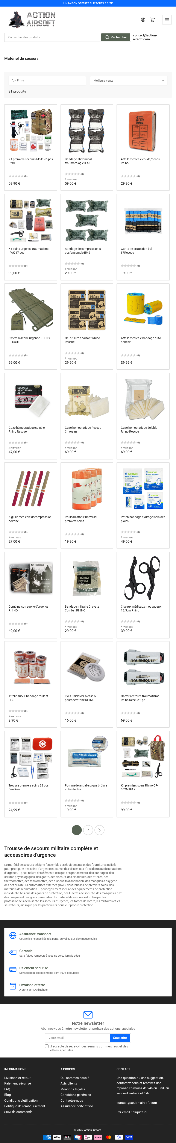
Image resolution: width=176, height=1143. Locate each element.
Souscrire (120, 1038)
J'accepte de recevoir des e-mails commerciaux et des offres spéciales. (89, 1048)
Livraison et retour (17, 1078)
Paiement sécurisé (17, 1083)
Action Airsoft (92, 1130)
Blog (7, 1095)
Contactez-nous (72, 1101)
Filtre (20, 80)
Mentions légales (73, 1089)
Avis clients (69, 1083)
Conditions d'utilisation (21, 1101)
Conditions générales (76, 1095)
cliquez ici (140, 1112)
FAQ (7, 1089)
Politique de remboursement (24, 1106)
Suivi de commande (18, 1112)
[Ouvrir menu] (167, 19)
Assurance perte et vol (77, 1106)
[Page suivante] (99, 830)
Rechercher (119, 37)
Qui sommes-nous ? (75, 1078)
